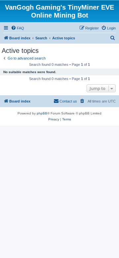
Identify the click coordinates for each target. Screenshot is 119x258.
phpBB (42, 113)
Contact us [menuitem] (68, 101)
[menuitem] (17, 28)
